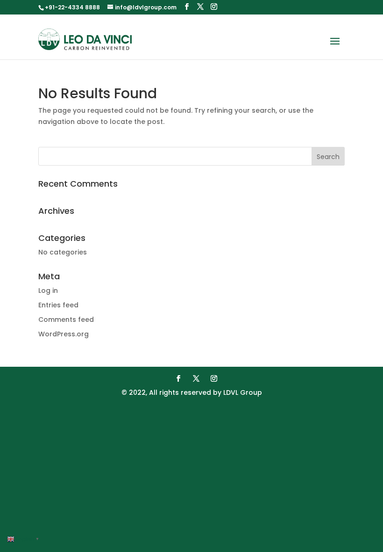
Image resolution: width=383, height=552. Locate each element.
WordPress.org (63, 334)
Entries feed (58, 305)
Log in (48, 290)
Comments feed (66, 319)
